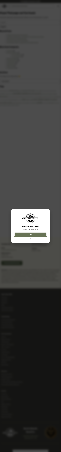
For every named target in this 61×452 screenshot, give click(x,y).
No (30, 238)
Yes (30, 234)
